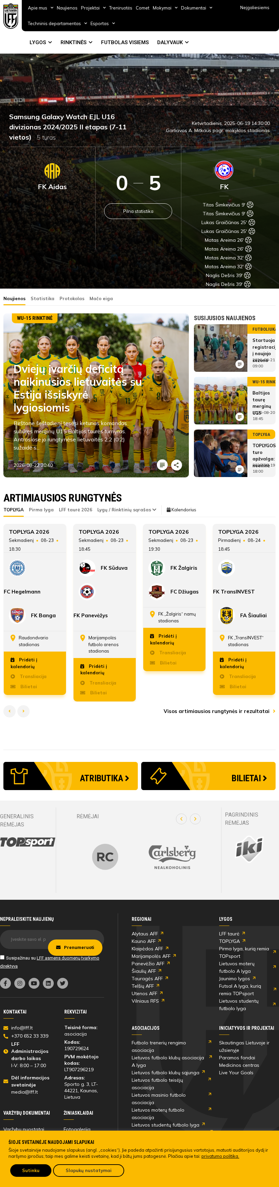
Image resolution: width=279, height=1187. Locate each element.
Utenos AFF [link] (144, 993)
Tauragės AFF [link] (147, 978)
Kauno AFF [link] (143, 941)
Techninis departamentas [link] (54, 23)
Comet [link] (142, 8)
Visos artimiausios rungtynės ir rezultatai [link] (217, 711)
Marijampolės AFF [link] (151, 956)
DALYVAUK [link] (170, 42)
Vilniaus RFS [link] (145, 1001)
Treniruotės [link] (120, 8)
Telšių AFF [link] (143, 986)
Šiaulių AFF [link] (144, 971)
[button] (181, 819)
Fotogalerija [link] (77, 1129)
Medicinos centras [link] (239, 1065)
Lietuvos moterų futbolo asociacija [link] (158, 1113)
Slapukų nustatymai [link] (89, 1170)
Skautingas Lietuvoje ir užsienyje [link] (244, 1046)
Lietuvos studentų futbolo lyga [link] (239, 1004)
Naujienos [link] (67, 8)
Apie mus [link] (37, 8)
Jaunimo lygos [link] (234, 978)
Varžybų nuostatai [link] (23, 1129)
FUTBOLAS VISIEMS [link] (125, 42)
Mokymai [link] (162, 8)
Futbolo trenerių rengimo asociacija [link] (159, 1046)
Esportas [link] (100, 23)
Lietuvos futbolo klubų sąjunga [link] (165, 1073)
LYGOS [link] (38, 42)
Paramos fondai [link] (237, 1058)
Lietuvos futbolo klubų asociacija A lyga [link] (168, 1061)
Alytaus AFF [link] (145, 934)
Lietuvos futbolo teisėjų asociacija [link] (157, 1084)
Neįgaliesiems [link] (254, 7)
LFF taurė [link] (229, 934)
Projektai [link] (90, 8)
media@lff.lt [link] (24, 1092)
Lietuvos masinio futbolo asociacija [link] (159, 1099)
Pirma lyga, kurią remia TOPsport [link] (244, 952)
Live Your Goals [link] (236, 1073)
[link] (10, 16)
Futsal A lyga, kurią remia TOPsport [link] (240, 990)
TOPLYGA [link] (229, 941)
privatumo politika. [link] (220, 1156)
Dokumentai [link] (193, 8)
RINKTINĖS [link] (73, 42)
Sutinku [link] (30, 1170)
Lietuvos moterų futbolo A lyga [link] (237, 967)
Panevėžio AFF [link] (148, 964)
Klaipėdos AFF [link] (147, 949)
